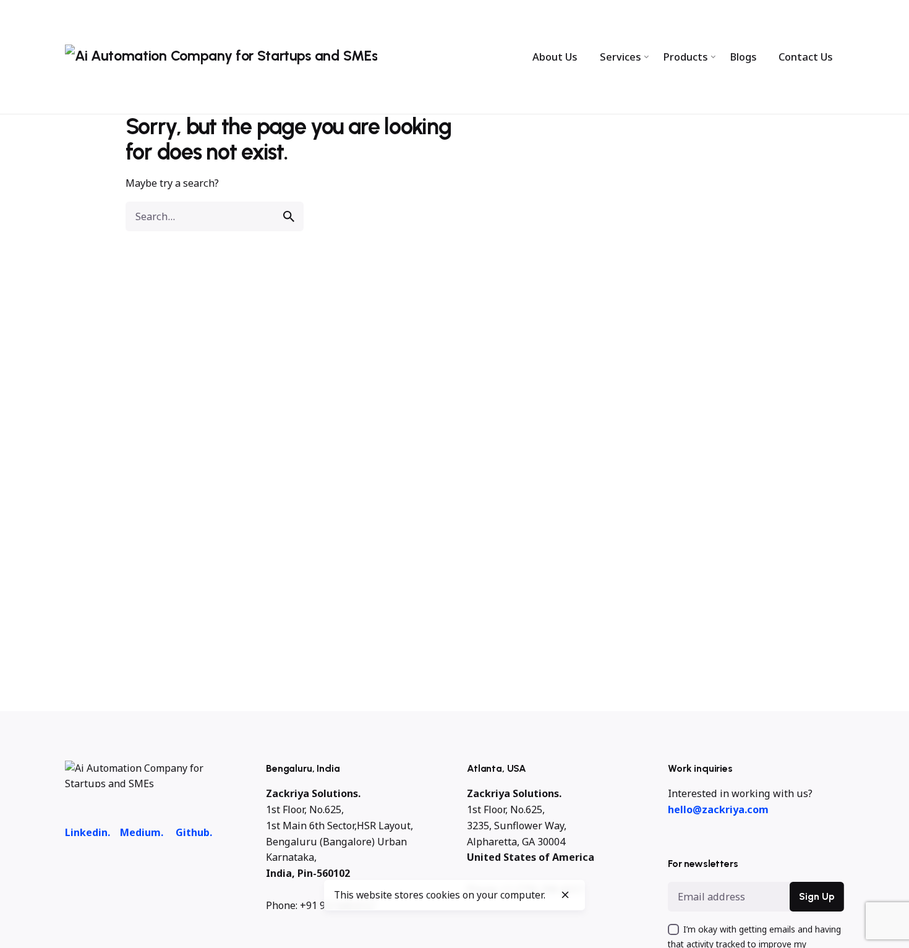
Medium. (141, 832)
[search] (289, 216)
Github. (194, 832)
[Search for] (215, 216)
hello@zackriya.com (718, 809)
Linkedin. (87, 832)
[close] (565, 895)
